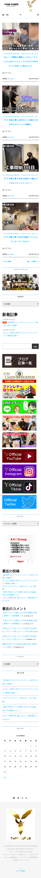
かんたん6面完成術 (10, 857)
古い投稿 (7, 261)
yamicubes (10, 79)
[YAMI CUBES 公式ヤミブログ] (20, 824)
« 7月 (4, 777)
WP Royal (30, 849)
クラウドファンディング (29, 54)
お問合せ (16, 860)
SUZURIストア (22, 854)
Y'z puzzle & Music (11, 54)
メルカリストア (33, 854)
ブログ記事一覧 (20, 852)
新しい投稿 (32, 261)
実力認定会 (34, 857)
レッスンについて (23, 857)
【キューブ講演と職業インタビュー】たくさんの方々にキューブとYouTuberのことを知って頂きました (20, 61)
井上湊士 (30, 631)
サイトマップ (24, 860)
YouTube (29, 852)
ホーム (11, 852)
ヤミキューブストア (10, 854)
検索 (35, 347)
